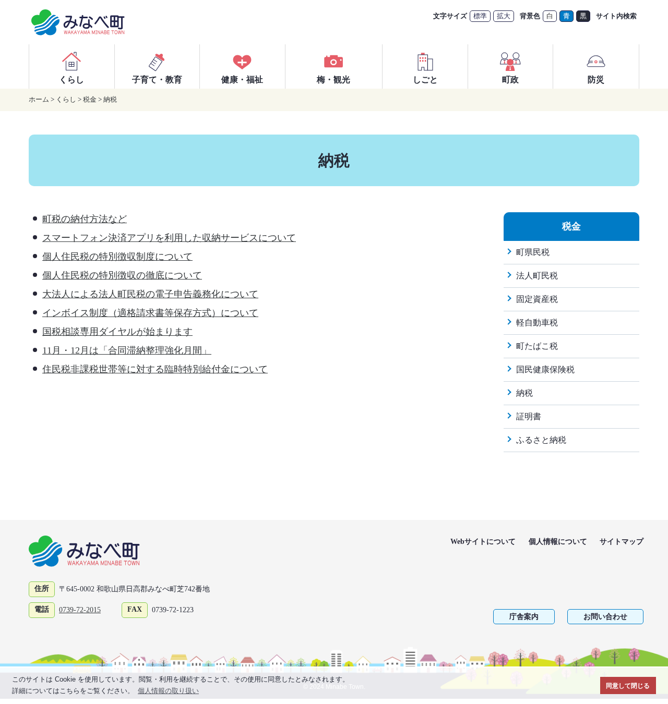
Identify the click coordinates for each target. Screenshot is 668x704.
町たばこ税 (537, 346)
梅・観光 (333, 79)
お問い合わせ (605, 617)
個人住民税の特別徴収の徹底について (122, 275)
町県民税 (533, 252)
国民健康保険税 (545, 369)
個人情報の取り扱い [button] (168, 691)
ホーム (39, 99)
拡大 (503, 16)
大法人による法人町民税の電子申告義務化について (150, 294)
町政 (510, 79)
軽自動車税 (537, 322)
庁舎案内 (524, 617)
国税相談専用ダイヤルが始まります (117, 331)
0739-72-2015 (80, 610)
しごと (425, 79)
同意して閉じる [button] (628, 685)
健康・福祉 (242, 79)
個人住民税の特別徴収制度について (117, 256)
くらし (71, 79)
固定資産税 (537, 299)
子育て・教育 (157, 79)
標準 (480, 16)
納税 (110, 99)
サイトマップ (621, 541)
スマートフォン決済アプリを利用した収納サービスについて (169, 238)
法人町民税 (537, 275)
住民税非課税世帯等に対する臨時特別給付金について (155, 369)
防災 (596, 79)
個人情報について (558, 541)
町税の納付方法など (84, 219)
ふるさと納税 (541, 439)
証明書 (528, 416)
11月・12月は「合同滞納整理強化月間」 (126, 350)
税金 (90, 99)
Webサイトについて (483, 541)
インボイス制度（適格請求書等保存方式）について (150, 313)
